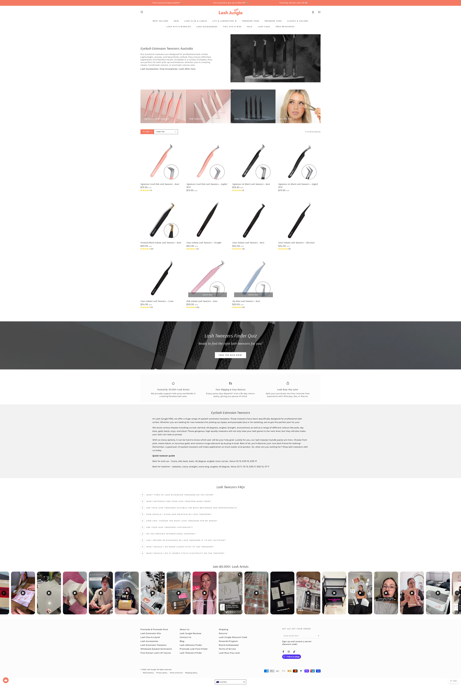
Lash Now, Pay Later (229, 653)
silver (184, 431)
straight (193, 466)
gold (160, 431)
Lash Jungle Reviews (190, 633)
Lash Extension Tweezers (153, 645)
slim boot (183, 461)
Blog (182, 641)
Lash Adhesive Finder (191, 645)
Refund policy (148, 673)
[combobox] (230, 682)
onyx (173, 431)
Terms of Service (227, 649)
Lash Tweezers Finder (191, 653)
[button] (142, 12)
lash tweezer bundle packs (269, 440)
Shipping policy (191, 673)
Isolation (176, 466)
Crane (174, 461)
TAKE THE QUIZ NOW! (230, 355)
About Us (184, 629)
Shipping (223, 629)
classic (223, 422)
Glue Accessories (168, 69)
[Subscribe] (319, 635)
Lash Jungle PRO (164, 419)
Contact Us (185, 637)
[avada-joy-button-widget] (6, 680)
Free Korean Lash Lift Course (155, 653)
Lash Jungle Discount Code (233, 637)
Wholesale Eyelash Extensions (156, 649)
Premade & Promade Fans (154, 629)
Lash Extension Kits (150, 633)
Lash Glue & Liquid (150, 637)
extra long (204, 466)
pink (296, 428)
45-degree (200, 461)
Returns (223, 633)
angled (210, 461)
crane (185, 466)
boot (191, 461)
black (167, 431)
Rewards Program (228, 641)
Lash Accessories (149, 69)
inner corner (221, 461)
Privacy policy (161, 673)
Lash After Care (187, 69)
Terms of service (176, 673)
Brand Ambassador (229, 645)
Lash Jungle (151, 669)
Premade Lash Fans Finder (194, 649)
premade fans (239, 422)
